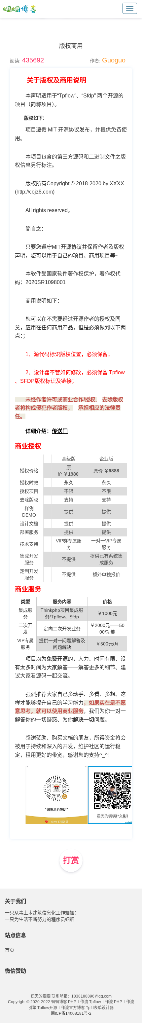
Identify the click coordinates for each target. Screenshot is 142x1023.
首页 (9, 950)
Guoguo (113, 60)
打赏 (71, 860)
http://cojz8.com (35, 192)
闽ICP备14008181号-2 (71, 1013)
